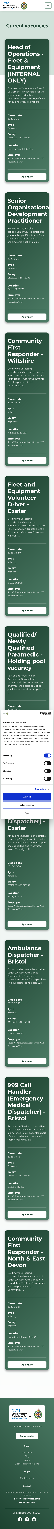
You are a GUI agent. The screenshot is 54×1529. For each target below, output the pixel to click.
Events (27, 1460)
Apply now (27, 176)
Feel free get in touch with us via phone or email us (27, 1493)
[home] (15, 5)
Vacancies (27, 1452)
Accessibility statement (27, 1463)
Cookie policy (27, 1478)
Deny (27, 813)
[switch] (47, 763)
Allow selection (27, 805)
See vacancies (27, 1436)
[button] (48, 5)
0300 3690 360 (27, 1502)
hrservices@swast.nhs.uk (27, 1498)
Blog (27, 1456)
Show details (40, 789)
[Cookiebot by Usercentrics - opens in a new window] (40, 713)
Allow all (27, 797)
